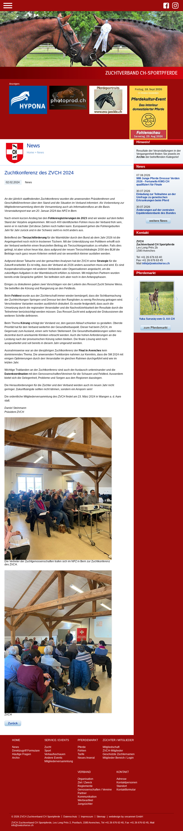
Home (30, 152)
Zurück (13, 723)
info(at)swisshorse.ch (156, 263)
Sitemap (101, 816)
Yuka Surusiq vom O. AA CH (157, 318)
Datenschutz (70, 816)
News (40, 152)
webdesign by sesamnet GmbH (126, 816)
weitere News (158, 220)
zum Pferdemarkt (155, 327)
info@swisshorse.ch (22, 825)
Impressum (87, 816)
